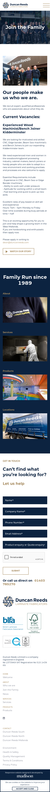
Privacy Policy (10, 765)
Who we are (9, 685)
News (5, 694)
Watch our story (20, 251)
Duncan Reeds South (14, 732)
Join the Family (10, 690)
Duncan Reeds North (13, 736)
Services (7, 702)
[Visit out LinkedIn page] (4, 718)
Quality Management (14, 756)
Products (7, 710)
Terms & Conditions (13, 760)
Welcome (7, 677)
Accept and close (25, 789)
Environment (9, 748)
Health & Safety (11, 752)
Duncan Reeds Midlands (15, 740)
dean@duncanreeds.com (16, 242)
